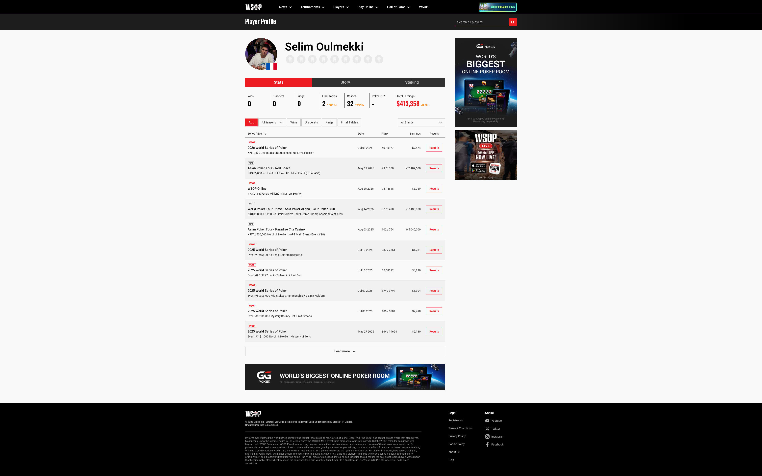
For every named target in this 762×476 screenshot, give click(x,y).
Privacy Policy (457, 436)
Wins (293, 122)
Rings (329, 122)
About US (454, 452)
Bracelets (311, 122)
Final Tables (349, 122)
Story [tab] (345, 82)
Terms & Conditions (460, 428)
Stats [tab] (278, 82)
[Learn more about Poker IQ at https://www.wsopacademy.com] (384, 96)
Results (434, 147)
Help (451, 460)
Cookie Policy (456, 444)
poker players (266, 460)
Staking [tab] (412, 82)
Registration (456, 420)
